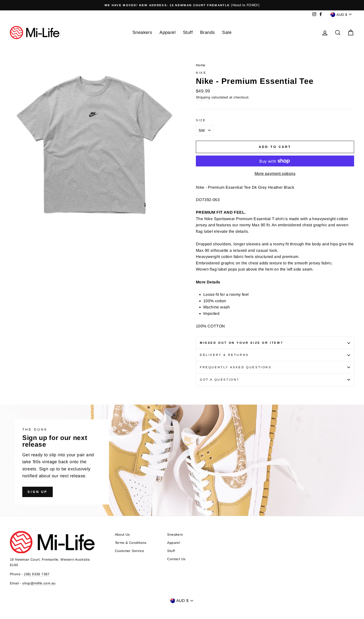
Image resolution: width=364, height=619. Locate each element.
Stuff (188, 32)
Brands (207, 32)
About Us (122, 534)
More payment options (275, 173)
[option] (182, 5)
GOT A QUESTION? (219, 379)
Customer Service (129, 551)
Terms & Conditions (131, 543)
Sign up (37, 492)
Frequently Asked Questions (236, 367)
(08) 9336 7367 (37, 574)
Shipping (203, 97)
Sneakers (142, 32)
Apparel (167, 32)
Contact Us (176, 559)
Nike (201, 72)
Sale (227, 32)
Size (201, 120)
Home (201, 65)
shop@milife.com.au (38, 583)
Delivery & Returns (224, 355)
